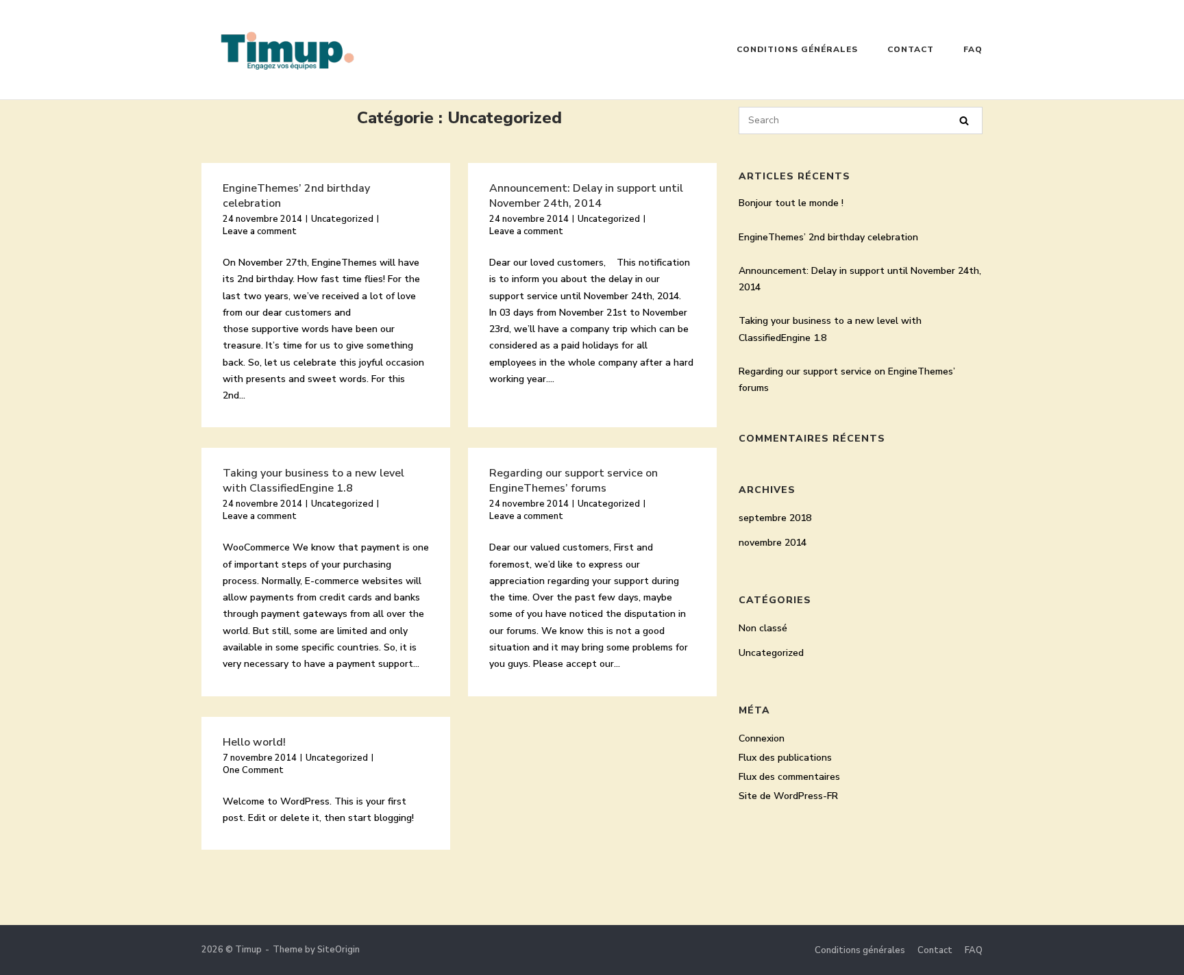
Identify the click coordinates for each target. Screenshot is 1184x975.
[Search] (964, 121)
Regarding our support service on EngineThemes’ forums (573, 481)
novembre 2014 (772, 542)
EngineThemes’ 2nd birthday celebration (828, 237)
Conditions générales (797, 49)
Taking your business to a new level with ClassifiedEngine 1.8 (313, 481)
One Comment (253, 770)
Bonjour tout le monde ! (791, 203)
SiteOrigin (338, 950)
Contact (910, 49)
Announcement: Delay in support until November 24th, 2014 (586, 196)
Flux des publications (785, 757)
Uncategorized (342, 219)
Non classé (763, 628)
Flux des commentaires (789, 776)
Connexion (762, 738)
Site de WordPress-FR (788, 795)
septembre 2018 (775, 517)
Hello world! (254, 742)
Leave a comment (260, 231)
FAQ (973, 49)
